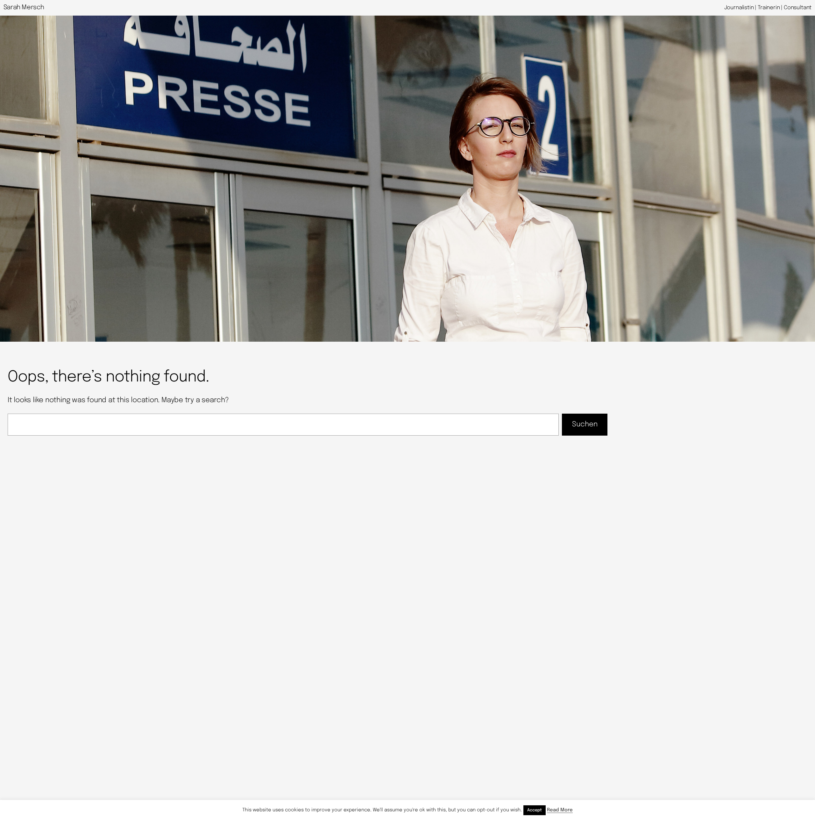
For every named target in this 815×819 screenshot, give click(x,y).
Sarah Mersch (24, 7)
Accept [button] (534, 810)
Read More (560, 810)
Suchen (585, 424)
